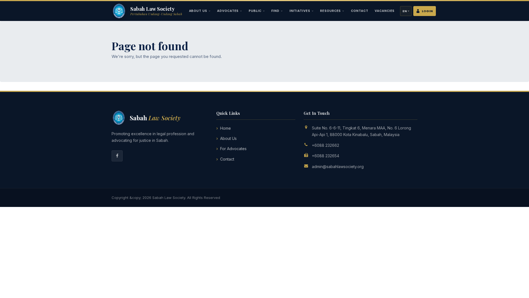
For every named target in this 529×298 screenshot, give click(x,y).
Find (275, 11)
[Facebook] (117, 155)
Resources (330, 11)
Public (255, 11)
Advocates (228, 11)
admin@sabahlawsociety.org (338, 166)
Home (225, 128)
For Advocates (233, 148)
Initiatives (300, 11)
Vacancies (385, 11)
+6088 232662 (325, 145)
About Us (198, 11)
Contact (359, 11)
